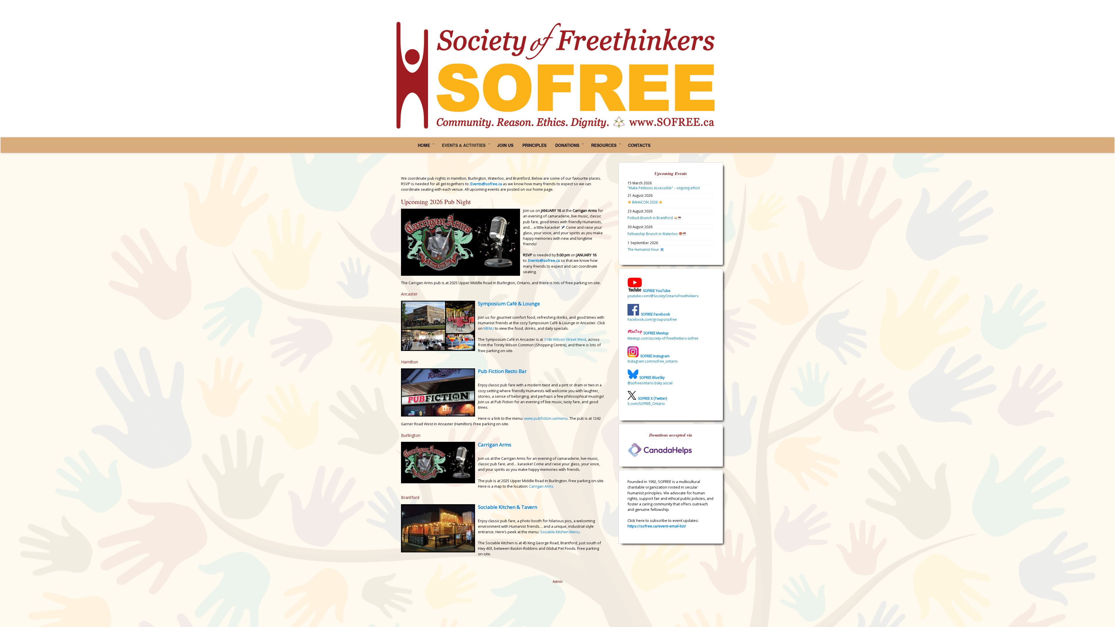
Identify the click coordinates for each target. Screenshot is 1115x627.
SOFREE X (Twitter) (652, 398)
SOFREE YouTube (656, 290)
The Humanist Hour (643, 249)
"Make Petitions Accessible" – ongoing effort (663, 187)
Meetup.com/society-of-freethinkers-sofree (662, 338)
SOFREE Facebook (655, 314)
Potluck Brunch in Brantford (650, 217)
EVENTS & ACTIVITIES (463, 145)
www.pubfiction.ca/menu (546, 418)
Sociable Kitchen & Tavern (507, 507)
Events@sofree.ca (544, 260)
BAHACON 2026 (645, 202)
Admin (558, 581)
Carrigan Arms (494, 444)
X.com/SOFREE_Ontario (646, 403)
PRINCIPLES (534, 145)
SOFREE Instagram (654, 356)
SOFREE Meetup (656, 333)
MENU (488, 328)
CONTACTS (639, 145)
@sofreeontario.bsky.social (649, 383)
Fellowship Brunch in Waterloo (653, 233)
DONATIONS (567, 145)
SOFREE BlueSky (652, 377)
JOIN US (505, 145)
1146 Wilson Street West (565, 339)
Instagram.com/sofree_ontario (652, 361)
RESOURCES (603, 145)
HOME (424, 145)
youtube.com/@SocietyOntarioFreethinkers (662, 295)
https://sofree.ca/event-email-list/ (656, 526)
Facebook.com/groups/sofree (652, 319)
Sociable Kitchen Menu (560, 531)
